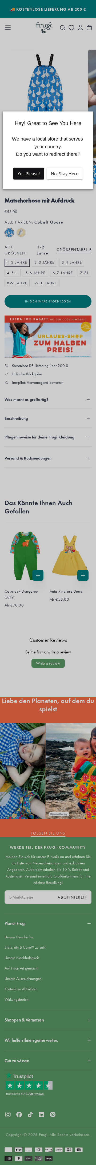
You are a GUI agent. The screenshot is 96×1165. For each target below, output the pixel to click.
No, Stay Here (64, 174)
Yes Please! (29, 174)
